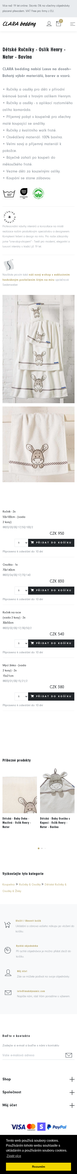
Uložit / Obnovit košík (28, 920)
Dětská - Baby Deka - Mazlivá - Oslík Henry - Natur (16, 823)
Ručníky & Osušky (30, 884)
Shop (6, 1079)
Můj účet (22, 971)
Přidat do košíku (54, 542)
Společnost (11, 1092)
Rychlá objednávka (27, 946)
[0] (58, 24)
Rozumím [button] (38, 1166)
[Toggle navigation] (72, 24)
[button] (38, 848)
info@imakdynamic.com (31, 991)
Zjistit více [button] (14, 1156)
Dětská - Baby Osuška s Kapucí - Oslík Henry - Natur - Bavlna (55, 823)
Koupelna (8, 884)
